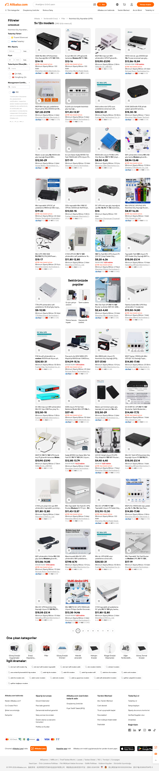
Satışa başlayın (133, 706)
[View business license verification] (102, 767)
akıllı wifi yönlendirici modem (106, 678)
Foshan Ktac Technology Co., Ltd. (108, 117)
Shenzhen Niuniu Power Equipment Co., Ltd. (78, 71)
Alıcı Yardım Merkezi (105, 701)
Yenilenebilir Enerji (51, 19)
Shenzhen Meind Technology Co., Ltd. (78, 119)
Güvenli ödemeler (42, 701)
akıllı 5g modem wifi (89, 672)
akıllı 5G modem (69, 672)
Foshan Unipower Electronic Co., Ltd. (78, 216)
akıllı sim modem (58, 678)
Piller (63, 19)
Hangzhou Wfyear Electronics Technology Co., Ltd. (138, 265)
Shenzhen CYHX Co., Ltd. (74, 265)
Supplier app (61, 749)
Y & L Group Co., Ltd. (133, 218)
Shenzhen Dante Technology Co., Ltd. (48, 267)
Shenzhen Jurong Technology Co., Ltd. (78, 165)
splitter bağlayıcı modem (19, 683)
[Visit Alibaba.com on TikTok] (154, 730)
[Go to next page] (113, 631)
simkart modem (113, 667)
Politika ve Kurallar (43, 727)
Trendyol (106, 760)
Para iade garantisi (43, 706)
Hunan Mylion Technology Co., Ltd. (48, 165)
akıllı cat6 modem (130, 672)
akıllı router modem (38, 678)
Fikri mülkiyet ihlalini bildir (107, 720)
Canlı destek (102, 706)
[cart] (125, 5)
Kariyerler (8, 715)
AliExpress (44, 760)
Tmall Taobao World (67, 760)
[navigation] (18, 325)
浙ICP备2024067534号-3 (143, 767)
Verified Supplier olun (136, 715)
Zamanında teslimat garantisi (47, 710)
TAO (98, 760)
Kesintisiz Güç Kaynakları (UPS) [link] (81, 19)
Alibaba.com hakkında (14, 696)
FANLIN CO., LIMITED (103, 67)
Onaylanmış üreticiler (75, 704)
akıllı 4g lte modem (49, 672)
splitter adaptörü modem (132, 678)
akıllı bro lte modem (110, 672)
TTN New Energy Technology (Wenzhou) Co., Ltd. (48, 315)
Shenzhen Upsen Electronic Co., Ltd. (48, 71)
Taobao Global (89, 760)
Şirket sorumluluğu (12, 710)
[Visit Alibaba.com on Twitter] (139, 730)
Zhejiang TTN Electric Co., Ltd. (136, 167)
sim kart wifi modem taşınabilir (45, 667)
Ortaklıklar (132, 720)
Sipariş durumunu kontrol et (139, 710)
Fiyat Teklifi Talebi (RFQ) (76, 708)
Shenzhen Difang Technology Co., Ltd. (108, 269)
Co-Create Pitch (11, 706)
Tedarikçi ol (132, 701)
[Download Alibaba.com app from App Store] (127, 748)
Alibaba (37, 19)
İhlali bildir (101, 725)
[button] (94, 4)
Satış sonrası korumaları (45, 715)
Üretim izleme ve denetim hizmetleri (46, 721)
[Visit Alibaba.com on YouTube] (149, 730)
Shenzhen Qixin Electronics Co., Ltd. (108, 165)
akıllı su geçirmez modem (80, 678)
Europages (115, 760)
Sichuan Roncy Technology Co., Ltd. (138, 71)
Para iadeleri (102, 715)
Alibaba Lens (18, 749)
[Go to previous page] (73, 631)
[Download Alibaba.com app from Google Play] (145, 748)
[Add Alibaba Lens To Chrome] (38, 748)
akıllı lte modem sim (17, 678)
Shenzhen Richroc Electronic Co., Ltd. (48, 117)
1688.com (54, 760)
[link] (156, 747)
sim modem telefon (94, 667)
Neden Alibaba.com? (13, 701)
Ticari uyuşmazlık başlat (106, 710)
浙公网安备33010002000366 (120, 767)
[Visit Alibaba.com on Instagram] (144, 730)
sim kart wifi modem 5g (19, 667)
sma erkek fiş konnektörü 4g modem (23, 672)
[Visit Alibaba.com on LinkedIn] (134, 730)
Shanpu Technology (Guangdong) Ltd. (48, 218)
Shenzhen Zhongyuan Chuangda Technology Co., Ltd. (108, 218)
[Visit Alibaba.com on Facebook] (129, 730)
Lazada (79, 760)
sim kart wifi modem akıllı (71, 667)
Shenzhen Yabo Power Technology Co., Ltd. (138, 117)
